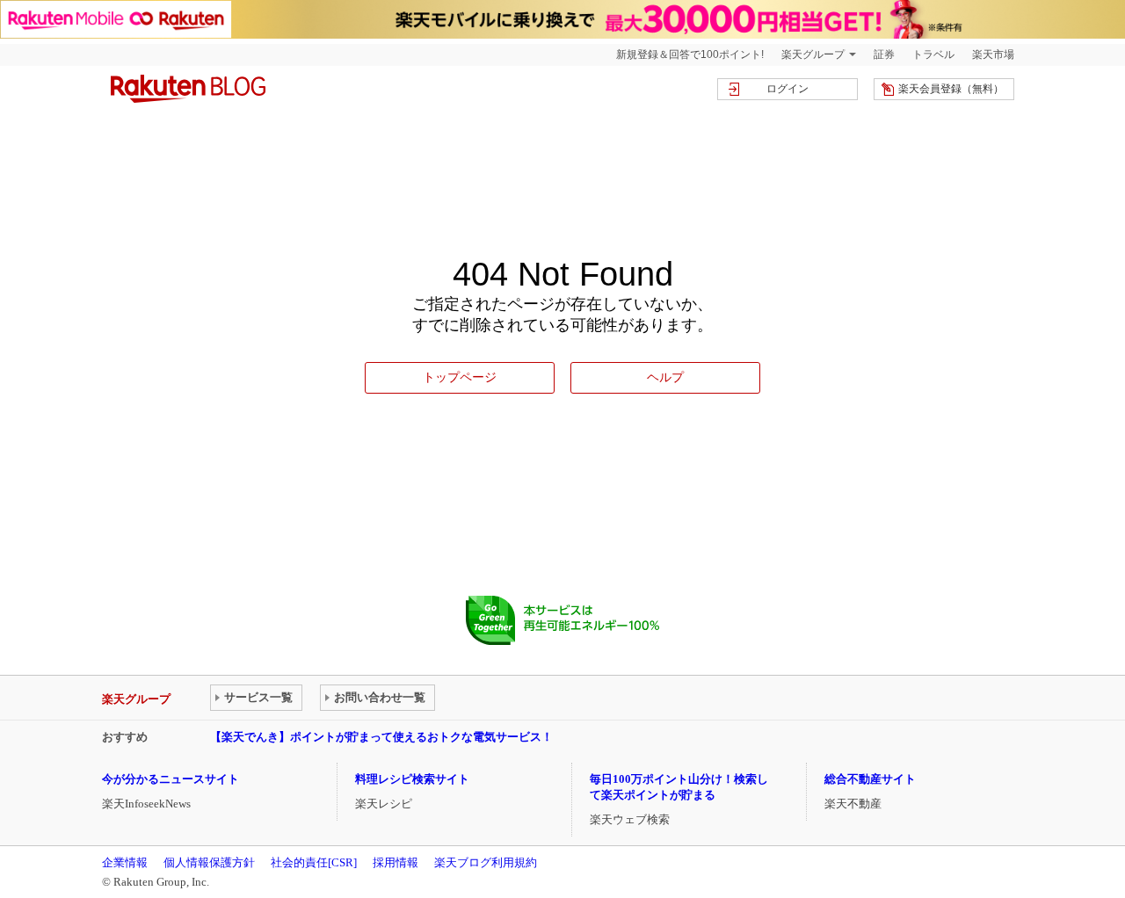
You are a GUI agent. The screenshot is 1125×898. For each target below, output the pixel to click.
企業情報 (125, 862)
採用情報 (395, 862)
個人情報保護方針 (209, 862)
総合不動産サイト (870, 779)
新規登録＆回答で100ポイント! (690, 54)
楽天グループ (813, 54)
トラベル (933, 54)
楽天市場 (993, 54)
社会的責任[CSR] (314, 862)
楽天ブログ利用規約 (485, 862)
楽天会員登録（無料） (951, 89)
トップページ (460, 377)
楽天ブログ (188, 89)
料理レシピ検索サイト (412, 779)
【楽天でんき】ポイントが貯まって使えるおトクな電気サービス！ (381, 736)
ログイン (787, 89)
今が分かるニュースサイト (170, 779)
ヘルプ (665, 377)
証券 (884, 54)
